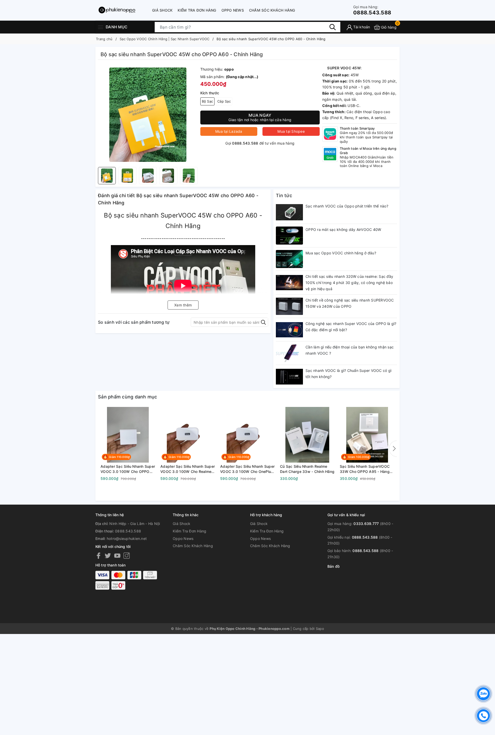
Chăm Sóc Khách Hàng (272, 10)
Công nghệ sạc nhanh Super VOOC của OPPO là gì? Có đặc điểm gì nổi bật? (351, 326)
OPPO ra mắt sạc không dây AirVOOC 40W (343, 229)
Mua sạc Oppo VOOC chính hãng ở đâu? (341, 253)
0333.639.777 (366, 523)
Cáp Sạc (224, 101)
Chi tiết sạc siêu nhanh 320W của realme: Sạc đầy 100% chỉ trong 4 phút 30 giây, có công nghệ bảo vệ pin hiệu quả (349, 282)
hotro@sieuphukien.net (127, 538)
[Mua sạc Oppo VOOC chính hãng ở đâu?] (289, 259)
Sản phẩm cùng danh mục (127, 396)
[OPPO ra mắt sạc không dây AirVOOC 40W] (289, 236)
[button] (393, 448)
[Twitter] (108, 555)
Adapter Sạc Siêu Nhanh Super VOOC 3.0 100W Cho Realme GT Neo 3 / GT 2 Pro (187, 469)
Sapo (320, 629)
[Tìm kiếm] (332, 27)
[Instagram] (126, 555)
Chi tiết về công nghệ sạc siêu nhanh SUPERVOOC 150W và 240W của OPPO (350, 303)
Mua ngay (259, 117)
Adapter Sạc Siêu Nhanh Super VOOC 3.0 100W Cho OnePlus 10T (247, 469)
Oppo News (232, 10)
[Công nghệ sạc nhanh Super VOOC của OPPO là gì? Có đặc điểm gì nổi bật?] (289, 330)
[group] (148, 115)
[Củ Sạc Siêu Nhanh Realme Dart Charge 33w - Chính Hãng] (307, 435)
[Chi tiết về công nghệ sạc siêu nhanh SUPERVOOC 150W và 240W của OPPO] (289, 306)
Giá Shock (162, 10)
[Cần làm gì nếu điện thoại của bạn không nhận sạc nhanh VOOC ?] (289, 353)
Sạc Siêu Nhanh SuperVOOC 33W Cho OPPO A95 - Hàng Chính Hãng (365, 469)
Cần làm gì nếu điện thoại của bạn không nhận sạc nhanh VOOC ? (350, 350)
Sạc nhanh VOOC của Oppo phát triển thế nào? (347, 206)
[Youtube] (117, 555)
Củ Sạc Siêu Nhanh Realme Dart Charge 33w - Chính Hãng (307, 469)
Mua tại (228, 131)
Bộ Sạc (207, 101)
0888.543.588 (372, 10)
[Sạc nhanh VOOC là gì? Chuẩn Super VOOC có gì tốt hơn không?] (289, 377)
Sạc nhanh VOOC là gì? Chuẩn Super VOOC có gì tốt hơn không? (348, 373)
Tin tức (284, 195)
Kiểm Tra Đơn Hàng (197, 10)
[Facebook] (98, 555)
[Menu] (100, 27)
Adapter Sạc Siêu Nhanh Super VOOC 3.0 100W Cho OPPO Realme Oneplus (128, 469)
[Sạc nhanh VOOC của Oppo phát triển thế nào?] (289, 212)
